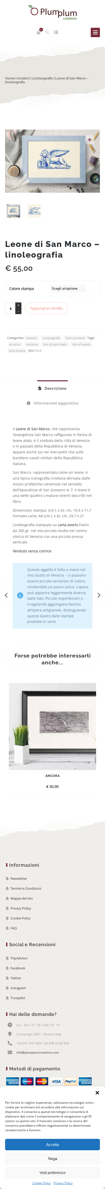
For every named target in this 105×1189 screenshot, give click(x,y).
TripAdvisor (19, 958)
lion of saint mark (55, 344)
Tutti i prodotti (75, 338)
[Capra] (6, 594)
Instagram (18, 988)
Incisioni (23, 78)
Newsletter (18, 878)
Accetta (52, 1144)
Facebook (17, 968)
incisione (32, 344)
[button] (97, 1092)
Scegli (48, 786)
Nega (52, 1158)
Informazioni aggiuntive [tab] (55, 403)
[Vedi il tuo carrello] (38, 32)
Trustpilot (17, 998)
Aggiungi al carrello (46, 308)
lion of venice (81, 344)
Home (10, 78)
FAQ (13, 928)
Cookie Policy (41, 1183)
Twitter (15, 978)
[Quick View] (60, 786)
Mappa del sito (21, 898)
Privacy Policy (63, 1183)
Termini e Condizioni (25, 888)
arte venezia (17, 351)
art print (14, 344)
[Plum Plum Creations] (52, 12)
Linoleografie (42, 78)
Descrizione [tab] (55, 388)
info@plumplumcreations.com (37, 1052)
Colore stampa (21, 288)
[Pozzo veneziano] (98, 594)
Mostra (56, 32)
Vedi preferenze (52, 1172)
